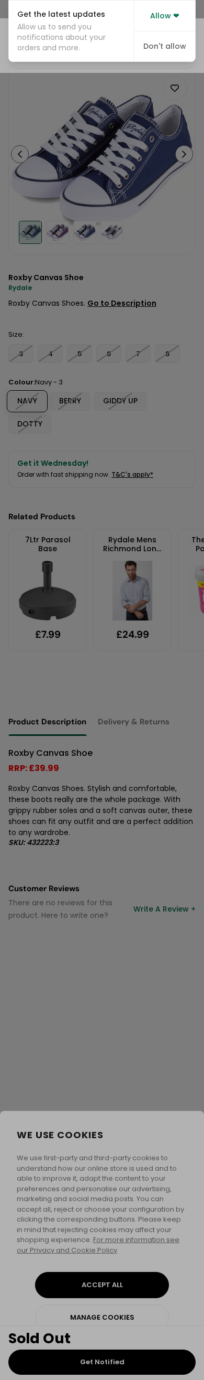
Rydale (20, 288)
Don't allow (164, 46)
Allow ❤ (164, 15)
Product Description (47, 721)
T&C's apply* (132, 474)
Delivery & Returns (133, 721)
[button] (71, 31)
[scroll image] (30, 232)
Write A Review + (164, 909)
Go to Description (121, 303)
